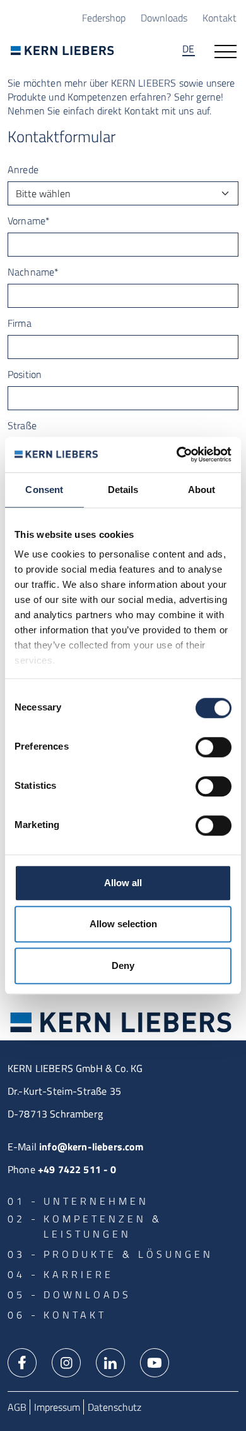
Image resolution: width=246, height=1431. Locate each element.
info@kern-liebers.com (91, 1146)
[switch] (213, 747)
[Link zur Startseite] (62, 50)
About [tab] (202, 489)
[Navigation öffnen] (225, 50)
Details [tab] (123, 489)
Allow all (123, 882)
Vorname (29, 221)
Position (25, 374)
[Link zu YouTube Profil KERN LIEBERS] (154, 1361)
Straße (22, 425)
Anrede (23, 169)
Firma (20, 323)
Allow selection (123, 923)
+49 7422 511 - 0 (77, 1169)
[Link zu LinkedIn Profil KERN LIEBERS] (110, 1361)
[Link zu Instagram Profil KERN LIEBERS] (66, 1361)
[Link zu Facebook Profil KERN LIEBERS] (22, 1361)
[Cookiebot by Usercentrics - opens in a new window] (176, 454)
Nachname (33, 272)
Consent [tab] (44, 489)
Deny (123, 965)
